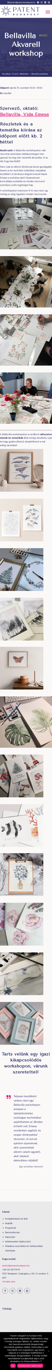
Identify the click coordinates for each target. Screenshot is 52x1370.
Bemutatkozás (12, 1232)
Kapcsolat (10, 1237)
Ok (13, 1366)
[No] (48, 1351)
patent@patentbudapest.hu (22, 2)
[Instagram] (12, 1291)
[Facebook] (5, 1291)
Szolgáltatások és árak (16, 1218)
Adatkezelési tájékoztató (18, 1241)
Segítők (9, 1223)
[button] (48, 12)
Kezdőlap (6, 74)
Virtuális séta (8, 1281)
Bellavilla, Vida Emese (24, 114)
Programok (10, 1228)
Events (15, 74)
